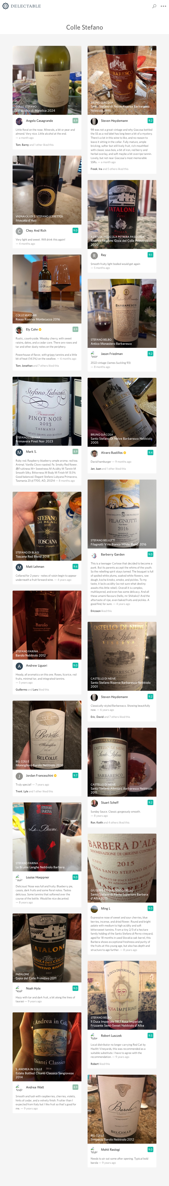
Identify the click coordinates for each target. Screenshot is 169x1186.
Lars (35, 689)
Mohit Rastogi (110, 1150)
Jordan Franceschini (39, 775)
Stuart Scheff (110, 802)
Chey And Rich (36, 230)
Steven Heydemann (114, 121)
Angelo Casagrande (39, 121)
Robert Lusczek (111, 1036)
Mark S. (31, 452)
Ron (93, 822)
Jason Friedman (112, 354)
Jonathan (27, 365)
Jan (93, 468)
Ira (100, 169)
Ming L (105, 908)
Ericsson (96, 611)
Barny (25, 144)
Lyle (25, 791)
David (100, 716)
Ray (103, 255)
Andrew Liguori (36, 665)
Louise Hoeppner (37, 877)
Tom (18, 144)
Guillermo (21, 689)
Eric (93, 716)
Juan (98, 468)
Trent (19, 791)
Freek (94, 169)
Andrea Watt (35, 1087)
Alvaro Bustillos (112, 453)
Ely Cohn (32, 329)
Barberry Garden (112, 554)
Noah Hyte (33, 988)
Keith (99, 822)
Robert (95, 1063)
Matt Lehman (35, 567)
